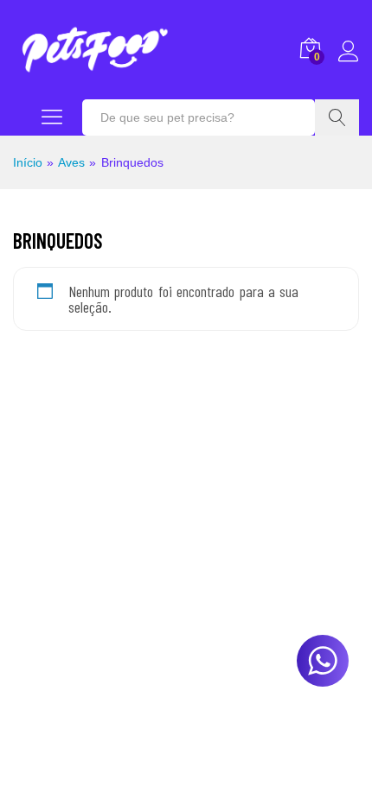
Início (27, 162)
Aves (71, 162)
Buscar (337, 117)
